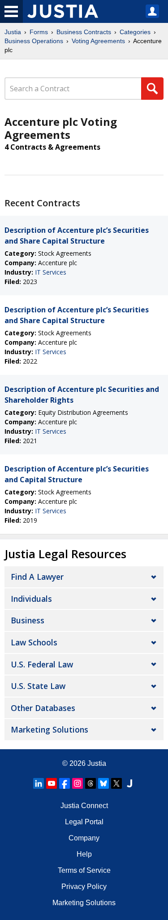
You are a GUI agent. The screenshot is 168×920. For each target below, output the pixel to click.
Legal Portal (84, 822)
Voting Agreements (98, 40)
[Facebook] (64, 783)
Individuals (31, 598)
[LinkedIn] (38, 783)
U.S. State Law (38, 685)
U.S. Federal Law (42, 664)
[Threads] (90, 783)
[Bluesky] (103, 783)
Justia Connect (84, 805)
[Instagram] (77, 783)
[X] (116, 783)
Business (27, 620)
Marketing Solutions (49, 729)
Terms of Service (84, 870)
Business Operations (33, 40)
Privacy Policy (84, 886)
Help (84, 854)
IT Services (50, 272)
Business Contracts (83, 32)
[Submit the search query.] (152, 88)
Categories (135, 32)
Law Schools (34, 642)
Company (84, 838)
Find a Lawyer (37, 576)
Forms (39, 32)
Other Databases (43, 707)
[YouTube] (51, 783)
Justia (12, 32)
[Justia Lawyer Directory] (129, 783)
